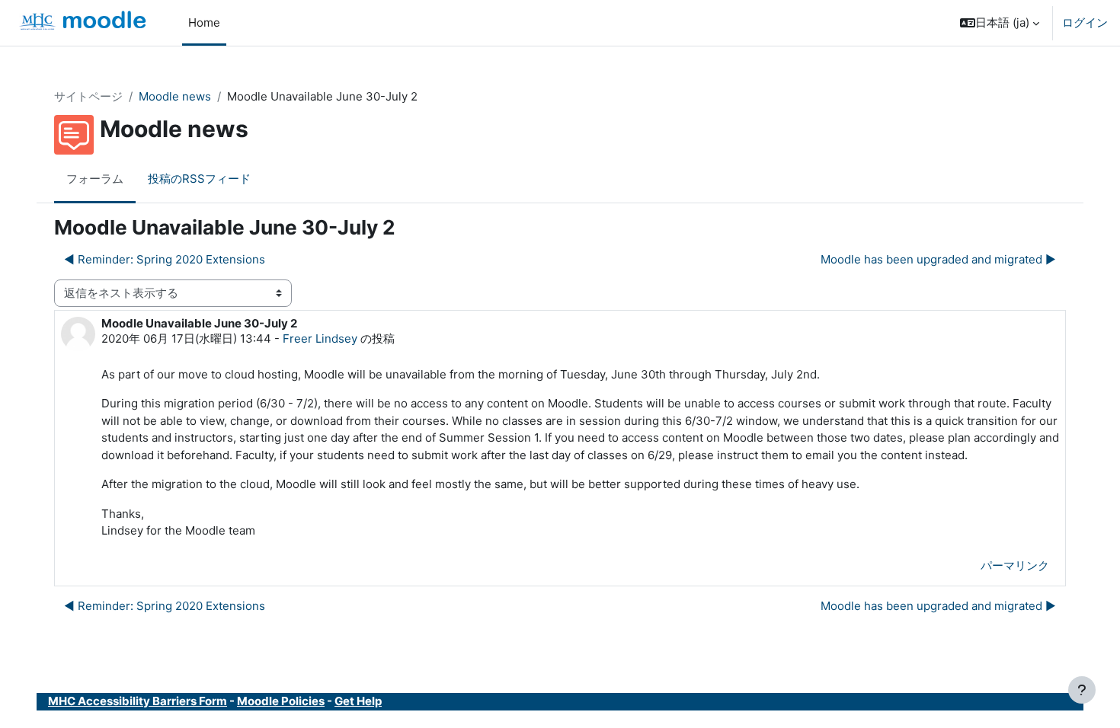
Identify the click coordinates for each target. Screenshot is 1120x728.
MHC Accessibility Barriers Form (137, 701)
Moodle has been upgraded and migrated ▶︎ (938, 259)
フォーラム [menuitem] (94, 178)
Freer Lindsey (320, 338)
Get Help (358, 701)
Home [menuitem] (204, 22)
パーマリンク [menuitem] (1015, 565)
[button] (999, 23)
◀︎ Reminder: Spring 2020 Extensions (164, 259)
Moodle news (175, 96)
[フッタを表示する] (1082, 690)
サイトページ (88, 96)
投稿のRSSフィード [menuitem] (199, 178)
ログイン (1085, 22)
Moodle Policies (281, 701)
